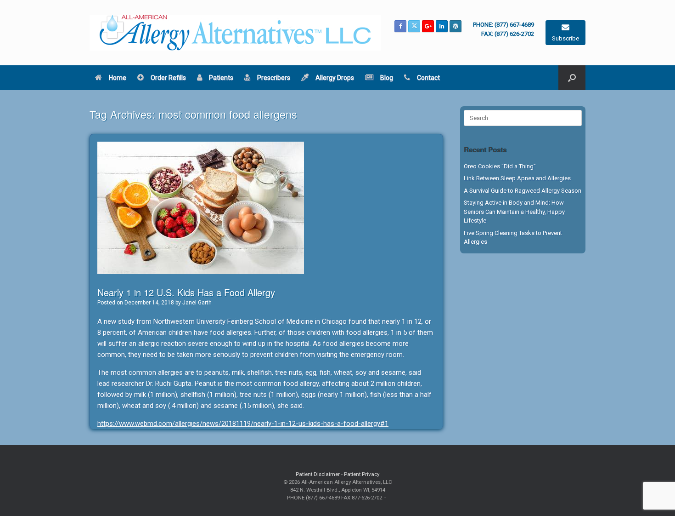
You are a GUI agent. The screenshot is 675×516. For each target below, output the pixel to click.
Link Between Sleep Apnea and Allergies (517, 178)
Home (117, 77)
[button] (571, 77)
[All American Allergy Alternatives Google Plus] (428, 26)
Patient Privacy (361, 474)
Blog (386, 77)
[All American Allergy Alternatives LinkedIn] (442, 26)
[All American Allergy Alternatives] (235, 33)
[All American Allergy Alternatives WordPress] (455, 26)
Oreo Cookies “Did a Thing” (500, 166)
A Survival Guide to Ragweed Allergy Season (522, 190)
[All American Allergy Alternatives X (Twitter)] (414, 26)
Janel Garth (197, 302)
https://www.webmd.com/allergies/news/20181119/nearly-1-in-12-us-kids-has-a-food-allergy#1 (242, 423)
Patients (221, 77)
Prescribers (273, 77)
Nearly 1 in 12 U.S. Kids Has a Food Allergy (186, 292)
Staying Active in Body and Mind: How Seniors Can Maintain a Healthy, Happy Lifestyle (514, 211)
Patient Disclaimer (318, 474)
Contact (428, 77)
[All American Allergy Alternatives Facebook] (400, 26)
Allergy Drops (334, 77)
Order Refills (168, 77)
